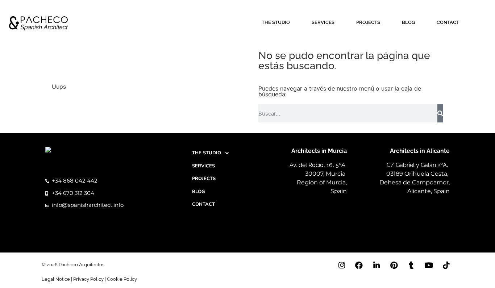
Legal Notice (56, 279)
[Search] (440, 113)
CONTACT (448, 22)
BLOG (408, 22)
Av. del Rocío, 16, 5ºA (318, 165)
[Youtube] (428, 265)
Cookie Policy (122, 279)
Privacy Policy (88, 279)
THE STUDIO (276, 22)
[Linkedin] (376, 265)
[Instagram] (341, 265)
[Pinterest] (394, 265)
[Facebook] (359, 265)
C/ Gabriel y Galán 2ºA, (418, 165)
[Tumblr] (411, 265)
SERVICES (323, 22)
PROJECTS (368, 22)
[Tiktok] (446, 265)
